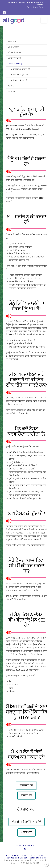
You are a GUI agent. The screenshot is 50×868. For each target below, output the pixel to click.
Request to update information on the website (25, 3)
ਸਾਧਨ (11, 86)
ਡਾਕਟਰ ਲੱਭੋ (26, 795)
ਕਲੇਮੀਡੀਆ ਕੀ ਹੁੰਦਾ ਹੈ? (21, 69)
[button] (44, 20)
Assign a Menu (25, 845)
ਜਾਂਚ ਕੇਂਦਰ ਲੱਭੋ (26, 785)
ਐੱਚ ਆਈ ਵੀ (14, 47)
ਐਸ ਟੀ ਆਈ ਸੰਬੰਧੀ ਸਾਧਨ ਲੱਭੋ (26, 821)
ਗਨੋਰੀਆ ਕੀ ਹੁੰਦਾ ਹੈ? (20, 75)
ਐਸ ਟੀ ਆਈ (15, 64)
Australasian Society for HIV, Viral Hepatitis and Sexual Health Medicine (25, 856)
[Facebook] (4, 12)
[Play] (7, 120)
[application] (26, 120)
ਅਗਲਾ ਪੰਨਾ (26, 832)
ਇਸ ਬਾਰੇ (12, 42)
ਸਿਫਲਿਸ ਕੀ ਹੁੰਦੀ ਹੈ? (20, 80)
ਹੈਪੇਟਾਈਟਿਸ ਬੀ (15, 52)
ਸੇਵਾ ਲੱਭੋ (12, 91)
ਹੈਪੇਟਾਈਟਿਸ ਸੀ (15, 58)
